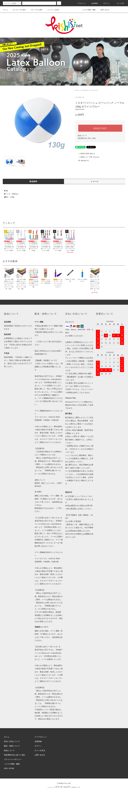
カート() (120, 3)
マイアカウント (41, 737)
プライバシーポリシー (13, 759)
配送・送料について (12, 746)
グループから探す (37, 10)
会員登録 (94, 3)
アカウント (82, 3)
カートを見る (40, 750)
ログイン (106, 3)
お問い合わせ (104, 10)
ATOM (11, 768)
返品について (82, 135)
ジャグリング (84, 90)
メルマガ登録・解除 (89, 10)
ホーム (5, 10)
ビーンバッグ (94, 90)
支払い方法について (12, 741)
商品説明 (33, 181)
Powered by (51, 787)
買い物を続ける (83, 160)
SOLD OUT (100, 128)
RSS (6, 768)
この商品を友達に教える (86, 153)
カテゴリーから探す (19, 10)
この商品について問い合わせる (88, 157)
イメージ (94, 181)
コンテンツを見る (53, 10)
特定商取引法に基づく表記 (87, 138)
